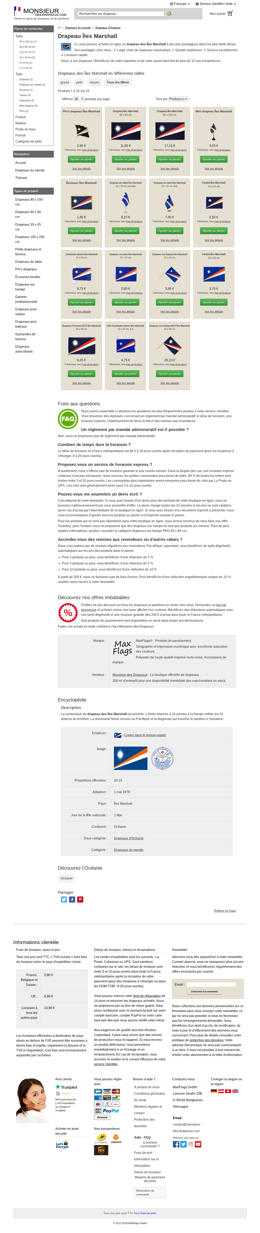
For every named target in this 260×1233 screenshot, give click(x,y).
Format (20, 135)
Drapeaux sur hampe (25, 287)
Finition (20, 117)
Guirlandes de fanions (25, 336)
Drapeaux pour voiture (26, 311)
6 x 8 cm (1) (26, 62)
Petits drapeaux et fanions (28, 252)
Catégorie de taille (28, 141)
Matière (20, 123)
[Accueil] (59, 27)
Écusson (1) (26, 90)
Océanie (67, 878)
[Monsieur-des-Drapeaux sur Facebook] (176, 1146)
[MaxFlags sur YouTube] (198, 1146)
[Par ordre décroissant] (189, 99)
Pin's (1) (24, 111)
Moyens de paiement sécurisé (150, 1179)
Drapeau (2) (26, 79)
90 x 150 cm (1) (28, 41)
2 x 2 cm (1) (26, 68)
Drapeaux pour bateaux (26, 324)
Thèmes (21, 178)
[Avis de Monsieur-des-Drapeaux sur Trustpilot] (66, 1088)
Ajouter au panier (81, 159)
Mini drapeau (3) (29, 105)
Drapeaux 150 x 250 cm (29, 239)
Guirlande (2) (27, 100)
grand (65, 82)
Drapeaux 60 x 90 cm (28, 214)
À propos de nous (146, 1087)
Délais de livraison (147, 1172)
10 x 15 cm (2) (27, 57)
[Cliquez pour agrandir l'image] (130, 758)
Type (19, 74)
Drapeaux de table (28, 261)
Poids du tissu (25, 129)
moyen (94, 82)
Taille (19, 36)
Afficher (67, 99)
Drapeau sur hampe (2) (32, 84)
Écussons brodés (27, 277)
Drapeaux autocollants (24, 349)
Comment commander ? (150, 1144)
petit (79, 82)
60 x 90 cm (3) (27, 46)
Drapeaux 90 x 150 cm (29, 202)
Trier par (162, 99)
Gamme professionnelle (26, 299)
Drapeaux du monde (30, 170)
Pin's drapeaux (26, 269)
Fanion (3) (25, 95)
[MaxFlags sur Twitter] (183, 1146)
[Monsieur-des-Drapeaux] (41, 13)
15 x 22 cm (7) (27, 52)
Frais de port (143, 1152)
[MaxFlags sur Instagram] (190, 1146)
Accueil (20, 163)
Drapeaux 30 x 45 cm (28, 227)
